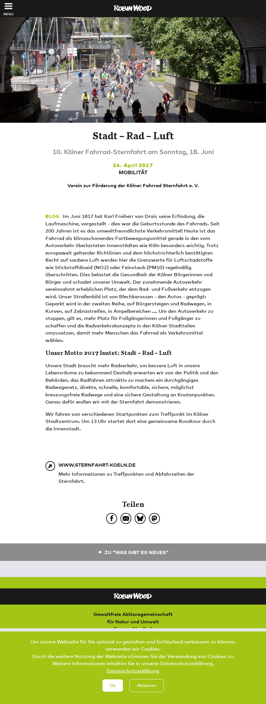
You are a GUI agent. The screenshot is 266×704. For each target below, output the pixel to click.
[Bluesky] (140, 518)
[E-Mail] (125, 518)
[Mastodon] (154, 518)
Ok (112, 685)
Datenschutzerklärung (133, 671)
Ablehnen (146, 685)
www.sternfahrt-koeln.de (97, 465)
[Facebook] (111, 518)
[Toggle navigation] (8, 6)
